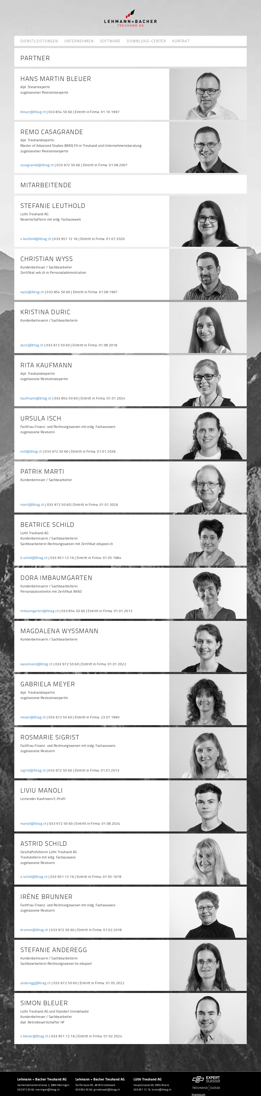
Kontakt (181, 40)
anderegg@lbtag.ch (35, 982)
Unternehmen (79, 40)
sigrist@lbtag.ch (33, 770)
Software (110, 40)
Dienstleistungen (39, 40)
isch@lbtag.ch (31, 451)
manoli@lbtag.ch (33, 823)
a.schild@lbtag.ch (34, 876)
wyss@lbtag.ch (32, 291)
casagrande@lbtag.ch (37, 165)
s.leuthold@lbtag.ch (35, 238)
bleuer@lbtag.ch (33, 111)
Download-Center (146, 40)
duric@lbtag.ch (32, 345)
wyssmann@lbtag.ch (36, 664)
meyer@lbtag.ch (33, 717)
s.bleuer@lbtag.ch (34, 1036)
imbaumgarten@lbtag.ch (39, 610)
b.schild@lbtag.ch (34, 557)
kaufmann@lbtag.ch (36, 398)
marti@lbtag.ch (32, 504)
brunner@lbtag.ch (34, 929)
